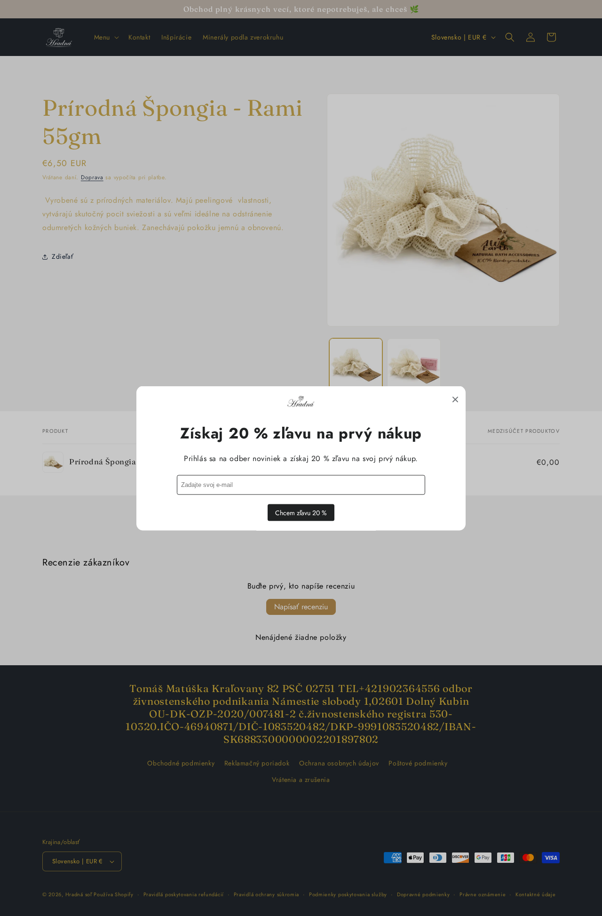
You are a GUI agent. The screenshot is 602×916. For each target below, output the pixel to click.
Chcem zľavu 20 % (301, 512)
